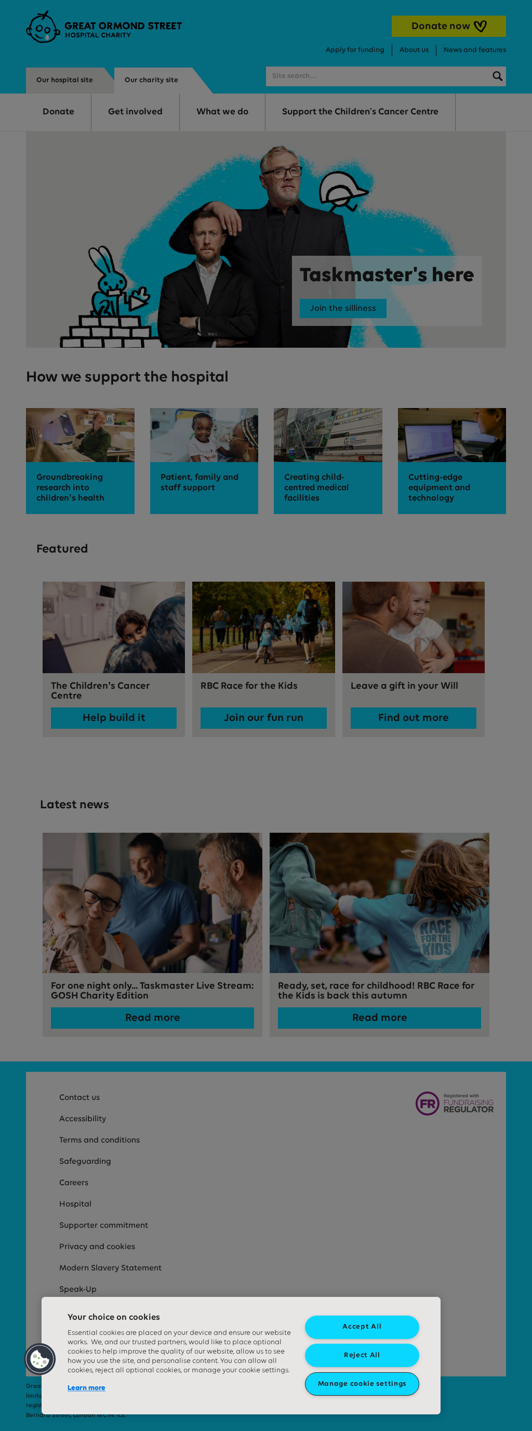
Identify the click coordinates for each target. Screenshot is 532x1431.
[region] (241, 1355)
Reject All (362, 1355)
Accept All (361, 1327)
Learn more (86, 1388)
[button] (40, 1359)
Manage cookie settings (362, 1384)
